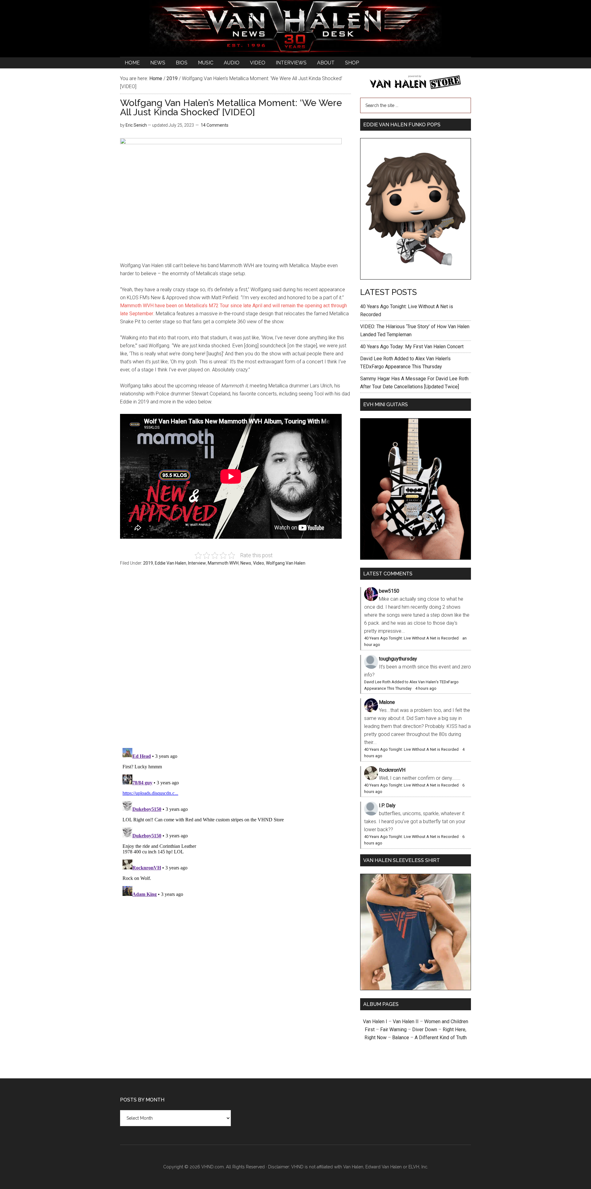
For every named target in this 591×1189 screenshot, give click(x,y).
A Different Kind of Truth (441, 1037)
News (245, 563)
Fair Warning (393, 1029)
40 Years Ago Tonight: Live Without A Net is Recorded (411, 638)
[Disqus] (235, 823)
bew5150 (389, 591)
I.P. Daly (387, 805)
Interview (197, 563)
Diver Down (424, 1029)
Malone (387, 702)
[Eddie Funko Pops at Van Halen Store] (415, 278)
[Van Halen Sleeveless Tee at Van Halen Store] (415, 988)
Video (258, 563)
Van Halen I (375, 1021)
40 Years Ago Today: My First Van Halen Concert (412, 346)
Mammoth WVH (223, 563)
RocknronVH (392, 770)
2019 (148, 563)
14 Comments (214, 125)
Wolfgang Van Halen (285, 563)
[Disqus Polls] (235, 660)
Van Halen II (406, 1021)
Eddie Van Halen (170, 563)
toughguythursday (398, 659)
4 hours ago (425, 688)
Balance (400, 1037)
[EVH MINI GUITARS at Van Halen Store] (415, 558)
